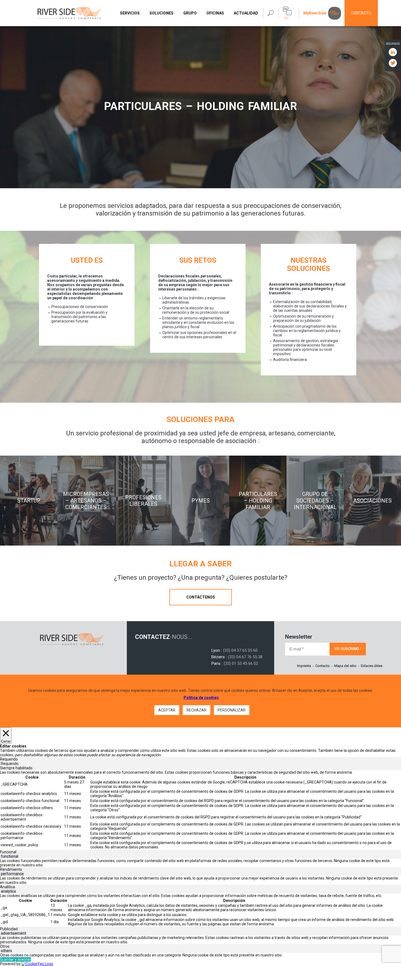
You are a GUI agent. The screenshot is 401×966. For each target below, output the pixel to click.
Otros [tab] (5, 946)
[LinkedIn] (393, 52)
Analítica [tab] (7, 887)
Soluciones (161, 13)
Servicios (130, 13)
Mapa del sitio (345, 666)
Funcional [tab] (8, 852)
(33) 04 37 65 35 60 (240, 650)
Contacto (361, 13)
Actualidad (246, 13)
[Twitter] (393, 63)
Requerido (10, 763)
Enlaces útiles (371, 666)
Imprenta (304, 666)
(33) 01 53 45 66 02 (241, 663)
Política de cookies (201, 697)
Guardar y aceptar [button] (15, 959)
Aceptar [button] (166, 710)
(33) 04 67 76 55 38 (245, 656)
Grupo (190, 13)
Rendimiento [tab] (11, 869)
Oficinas (215, 13)
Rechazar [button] (197, 710)
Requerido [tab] (9, 759)
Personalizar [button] (232, 710)
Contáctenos (200, 597)
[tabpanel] (200, 810)
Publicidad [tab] (9, 929)
